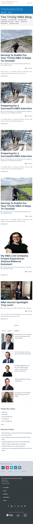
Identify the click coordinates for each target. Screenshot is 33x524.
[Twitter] (11, 467)
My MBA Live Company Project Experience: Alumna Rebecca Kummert (14, 260)
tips (29, 63)
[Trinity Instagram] (24, 506)
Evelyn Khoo (6, 63)
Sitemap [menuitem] (23, 471)
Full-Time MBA (12, 19)
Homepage (4, 19)
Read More (4, 76)
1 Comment (29, 216)
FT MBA (10, 65)
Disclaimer (5, 494)
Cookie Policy (6, 497)
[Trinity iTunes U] (8, 506)
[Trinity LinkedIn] (21, 506)
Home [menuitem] (9, 12)
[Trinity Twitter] (18, 506)
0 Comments (29, 68)
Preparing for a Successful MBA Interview (16, 107)
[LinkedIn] (15, 467)
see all (2, 424)
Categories (17, 330)
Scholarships (4, 23)
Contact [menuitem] (10, 471)
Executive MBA (22, 19)
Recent (3, 330)
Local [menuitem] (16, 471)
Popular (10, 330)
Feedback (26, 63)
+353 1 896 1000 (6, 483)
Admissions (24, 21)
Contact (5, 500)
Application (29, 111)
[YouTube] (7, 467)
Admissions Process (21, 111)
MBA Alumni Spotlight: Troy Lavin (14, 304)
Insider (15, 63)
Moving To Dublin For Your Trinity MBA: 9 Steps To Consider (16, 58)
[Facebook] (3, 467)
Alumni (17, 21)
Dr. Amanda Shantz (8, 111)
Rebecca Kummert (8, 267)
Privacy (4, 490)
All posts (16, 325)
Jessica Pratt (7, 308)
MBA (19, 63)
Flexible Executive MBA (7, 21)
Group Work (28, 267)
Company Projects (14, 23)
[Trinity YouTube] (11, 506)
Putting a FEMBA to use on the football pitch (13, 446)
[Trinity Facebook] (14, 506)
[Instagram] (19, 467)
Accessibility (6, 487)
